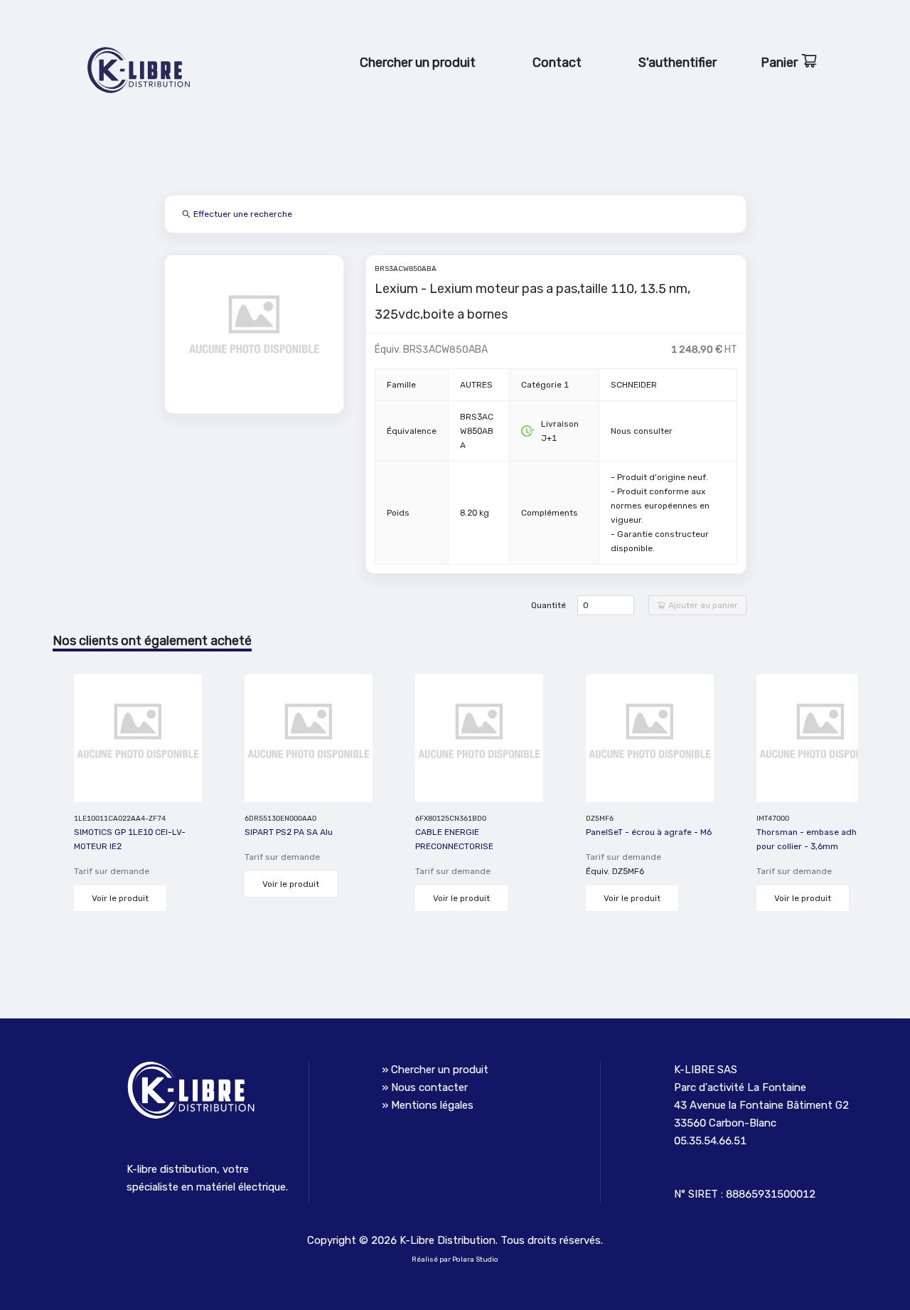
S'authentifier (677, 62)
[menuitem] (417, 63)
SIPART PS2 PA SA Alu (289, 832)
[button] (625, 600)
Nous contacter (429, 1087)
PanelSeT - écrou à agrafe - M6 (649, 832)
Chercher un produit (418, 62)
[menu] (612, 57)
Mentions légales (432, 1105)
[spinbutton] (605, 605)
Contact (557, 62)
